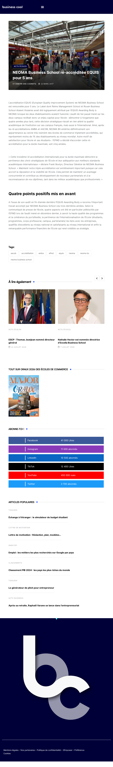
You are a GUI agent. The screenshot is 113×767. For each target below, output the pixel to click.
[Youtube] (108, 747)
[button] (42, 7)
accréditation (27, 253)
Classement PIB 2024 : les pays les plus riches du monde (39, 570)
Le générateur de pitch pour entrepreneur (31, 587)
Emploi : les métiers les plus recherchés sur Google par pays (41, 552)
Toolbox (13, 510)
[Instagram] (103, 749)
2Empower (67, 750)
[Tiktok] (98, 749)
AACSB (13, 253)
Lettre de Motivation (19, 528)
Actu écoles (15, 329)
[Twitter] (98, 747)
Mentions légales (10, 750)
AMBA (41, 253)
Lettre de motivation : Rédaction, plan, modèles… (35, 534)
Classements (15, 563)
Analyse (13, 545)
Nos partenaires (28, 750)
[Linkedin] (108, 749)
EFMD (51, 253)
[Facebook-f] (103, 747)
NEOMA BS (84, 253)
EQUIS (61, 253)
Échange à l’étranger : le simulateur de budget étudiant (38, 517)
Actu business (16, 598)
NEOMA (72, 253)
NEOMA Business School (21, 259)
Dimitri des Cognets (26, 84)
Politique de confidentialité (49, 750)
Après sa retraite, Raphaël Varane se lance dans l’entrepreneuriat (44, 605)
